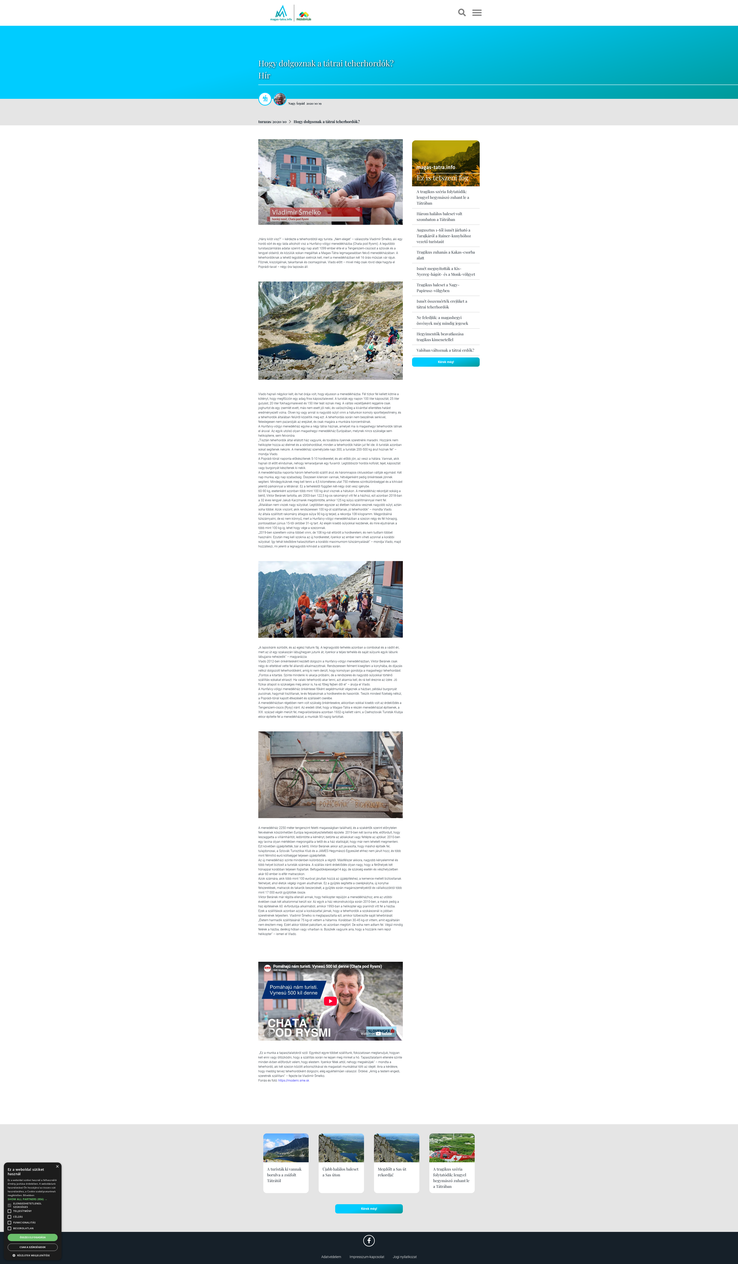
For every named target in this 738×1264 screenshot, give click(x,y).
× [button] (57, 1166)
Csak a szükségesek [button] (33, 1247)
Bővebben (28, 1195)
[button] (33, 1254)
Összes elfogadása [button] (33, 1237)
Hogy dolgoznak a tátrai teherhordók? (327, 121)
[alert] (33, 1211)
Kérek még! (446, 362)
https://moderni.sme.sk (293, 1080)
